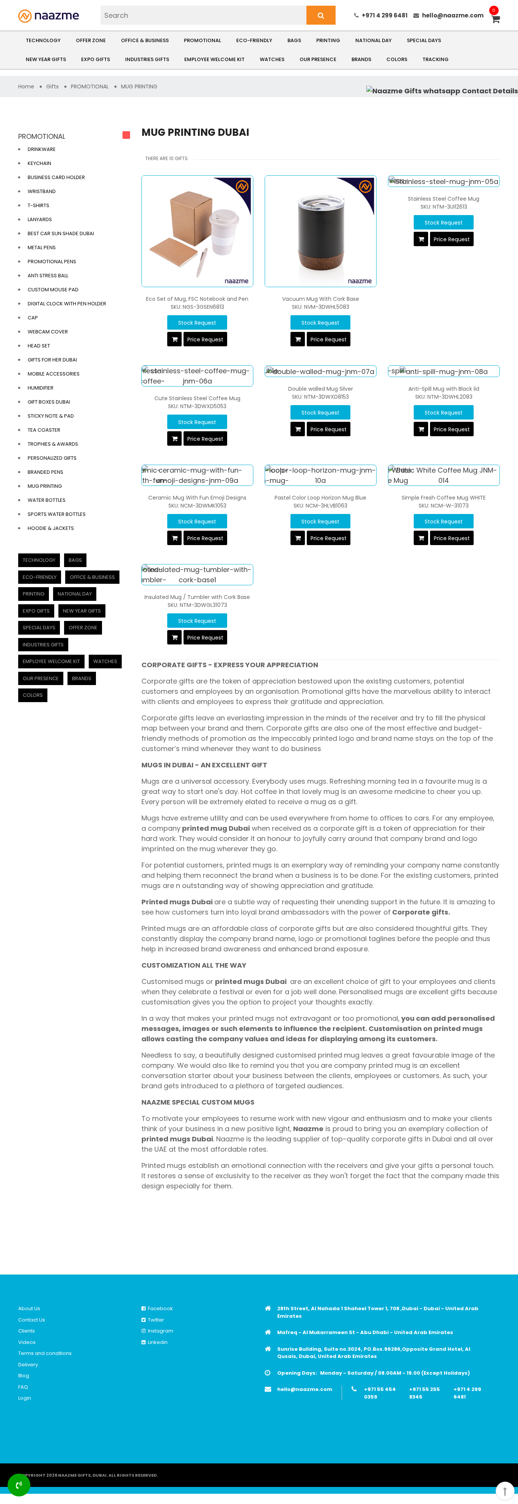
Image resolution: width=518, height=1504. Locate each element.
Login (24, 1398)
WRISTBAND (42, 191)
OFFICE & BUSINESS (145, 40)
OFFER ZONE (91, 40)
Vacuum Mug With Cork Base (320, 299)
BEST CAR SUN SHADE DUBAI (61, 233)
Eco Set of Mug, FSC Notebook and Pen (197, 299)
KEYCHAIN (39, 163)
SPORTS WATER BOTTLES (57, 514)
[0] (495, 20)
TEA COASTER (44, 430)
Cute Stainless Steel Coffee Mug (197, 398)
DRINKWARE (42, 149)
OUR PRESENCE (318, 59)
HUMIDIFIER (40, 387)
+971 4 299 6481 (385, 15)
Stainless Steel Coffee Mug (443, 199)
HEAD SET (39, 345)
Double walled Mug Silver (320, 389)
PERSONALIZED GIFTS (52, 458)
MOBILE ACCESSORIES (54, 373)
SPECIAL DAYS (424, 40)
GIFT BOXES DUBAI (49, 401)
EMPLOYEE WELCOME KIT (214, 59)
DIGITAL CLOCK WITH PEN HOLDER (67, 303)
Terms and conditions (45, 1353)
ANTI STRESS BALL (48, 275)
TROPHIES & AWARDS (53, 444)
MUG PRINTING (45, 486)
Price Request (205, 339)
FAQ (23, 1387)
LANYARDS (40, 219)
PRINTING (328, 40)
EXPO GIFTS (95, 59)
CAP (33, 317)
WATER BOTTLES (47, 500)
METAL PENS (42, 247)
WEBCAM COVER (48, 331)
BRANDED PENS (45, 472)
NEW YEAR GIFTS (46, 59)
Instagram (159, 1330)
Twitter (155, 1319)
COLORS (396, 59)
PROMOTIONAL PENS (52, 261)
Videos (27, 1342)
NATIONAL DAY (373, 40)
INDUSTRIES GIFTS (147, 59)
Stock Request (197, 323)
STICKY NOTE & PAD (51, 416)
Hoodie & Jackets (51, 528)
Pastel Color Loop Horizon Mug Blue (320, 497)
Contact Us (31, 1319)
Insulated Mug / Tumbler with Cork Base (197, 597)
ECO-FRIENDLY (254, 40)
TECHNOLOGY (43, 40)
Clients (26, 1330)
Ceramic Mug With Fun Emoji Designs (197, 497)
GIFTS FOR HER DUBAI (52, 359)
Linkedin (157, 1342)
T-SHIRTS (38, 205)
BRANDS (361, 59)
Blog (23, 1375)
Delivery (28, 1364)
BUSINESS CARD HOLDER (56, 177)
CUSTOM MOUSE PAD (53, 289)
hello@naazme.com (452, 15)
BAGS (294, 40)
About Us (29, 1308)
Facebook (159, 1308)
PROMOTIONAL (202, 40)
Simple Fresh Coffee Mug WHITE (444, 497)
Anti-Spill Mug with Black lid (443, 389)
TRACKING (435, 59)
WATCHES (272, 59)
